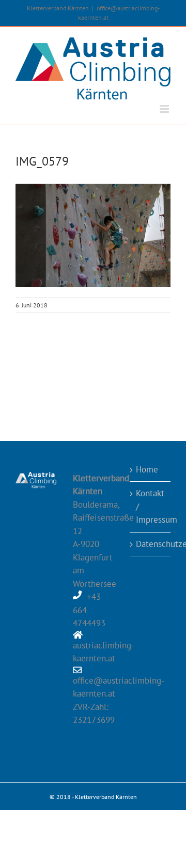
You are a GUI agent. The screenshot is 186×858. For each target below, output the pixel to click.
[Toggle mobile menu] (165, 108)
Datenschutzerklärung (150, 544)
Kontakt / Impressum (150, 506)
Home (147, 469)
